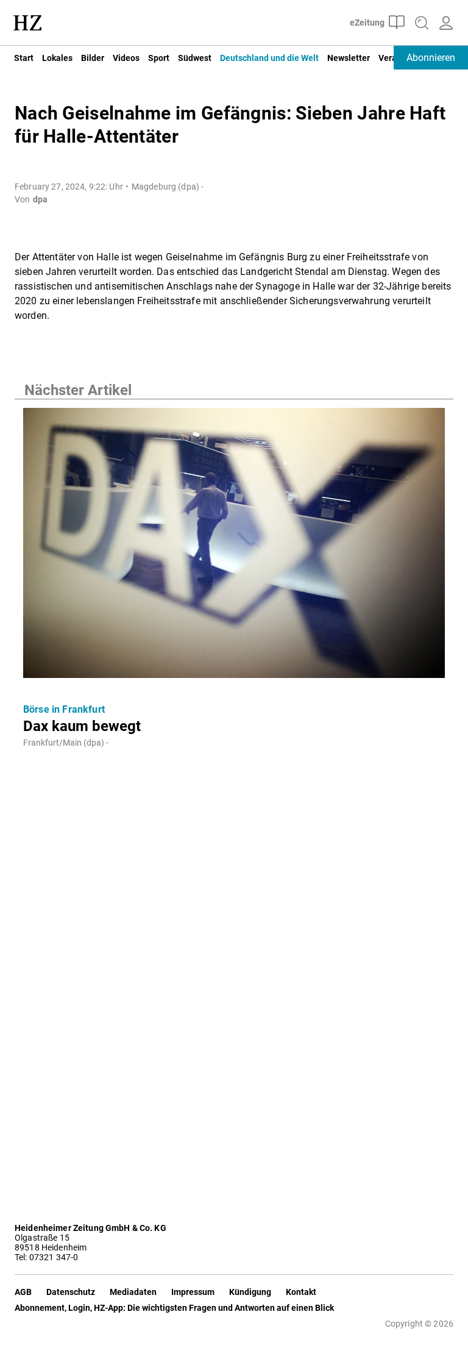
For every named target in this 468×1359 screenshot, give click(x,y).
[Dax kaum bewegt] (234, 546)
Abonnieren (430, 57)
